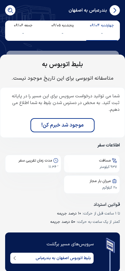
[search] (10, 10)
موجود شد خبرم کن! (62, 125)
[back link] (115, 10)
